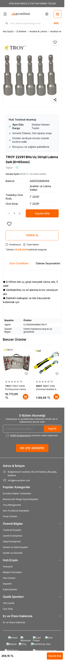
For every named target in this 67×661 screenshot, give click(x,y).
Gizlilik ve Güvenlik (13, 553)
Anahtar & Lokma (38, 31)
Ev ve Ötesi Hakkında (14, 622)
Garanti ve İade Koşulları (15, 547)
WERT (39, 386)
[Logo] (20, 14)
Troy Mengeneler (12, 505)
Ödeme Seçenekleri (48, 263)
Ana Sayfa (8, 31)
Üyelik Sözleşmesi (12, 535)
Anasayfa (8, 566)
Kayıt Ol (52, 428)
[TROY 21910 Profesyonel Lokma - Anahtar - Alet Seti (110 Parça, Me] (17, 361)
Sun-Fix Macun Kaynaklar (16, 510)
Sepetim (7, 583)
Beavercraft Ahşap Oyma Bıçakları (20, 499)
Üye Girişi (8, 608)
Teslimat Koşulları (12, 530)
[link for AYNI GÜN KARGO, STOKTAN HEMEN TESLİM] (32, 3)
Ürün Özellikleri (19, 263)
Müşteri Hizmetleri (12, 572)
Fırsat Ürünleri (10, 516)
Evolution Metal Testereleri (17, 493)
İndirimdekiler (10, 589)
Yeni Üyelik (8, 603)
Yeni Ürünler (9, 578)
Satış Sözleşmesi (12, 541)
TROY (9, 167)
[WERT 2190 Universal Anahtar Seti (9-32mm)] (47, 361)
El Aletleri (21, 31)
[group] (32, 71)
